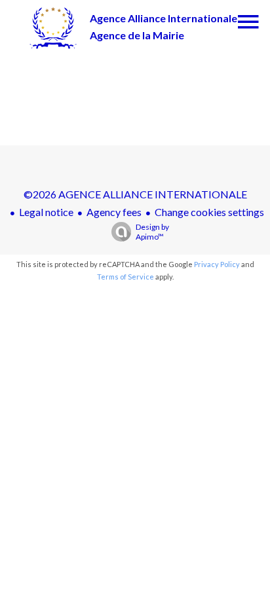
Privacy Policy (217, 264)
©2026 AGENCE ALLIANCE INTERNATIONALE (135, 194)
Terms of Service (125, 276)
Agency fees (114, 212)
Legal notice (46, 212)
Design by (152, 232)
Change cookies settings (209, 212)
